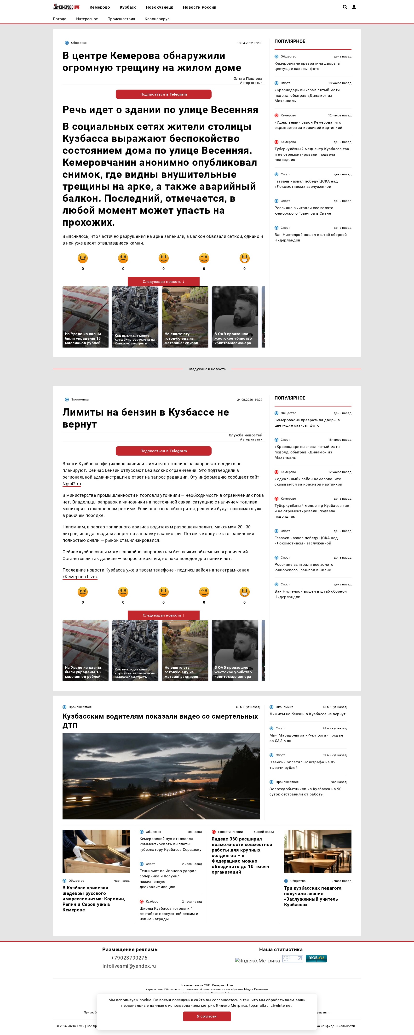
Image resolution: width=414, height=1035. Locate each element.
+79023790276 (129, 958)
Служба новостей (245, 435)
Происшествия (80, 707)
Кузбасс (152, 901)
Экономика (80, 399)
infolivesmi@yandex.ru (129, 966)
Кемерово (288, 115)
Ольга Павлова (248, 78)
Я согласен (207, 1016)
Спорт (285, 83)
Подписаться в (163, 94)
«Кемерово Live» (80, 576)
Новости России (230, 832)
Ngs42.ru (72, 483)
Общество (78, 43)
